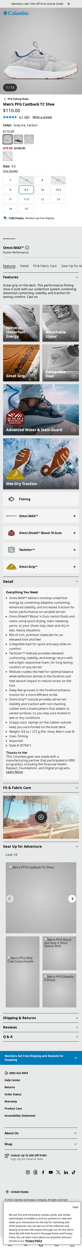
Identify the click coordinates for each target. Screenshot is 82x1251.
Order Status (13, 1094)
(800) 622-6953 (18, 1073)
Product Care (13, 1108)
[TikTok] (73, 1172)
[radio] (7, 139)
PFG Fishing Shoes (18, 99)
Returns (10, 1087)
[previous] (10, 899)
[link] (41, 897)
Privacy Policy (33, 1241)
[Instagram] (28, 1172)
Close (75, 1206)
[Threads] (35, 1172)
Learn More (14, 772)
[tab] (11, 266)
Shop (8, 1144)
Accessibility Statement (20, 1115)
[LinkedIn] (66, 1172)
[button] (27, 247)
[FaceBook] (43, 1172)
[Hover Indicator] (34, 336)
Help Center (12, 1080)
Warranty (11, 1101)
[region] (41, 51)
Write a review (42, 117)
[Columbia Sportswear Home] (15, 13)
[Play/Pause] (41, 817)
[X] (58, 1172)
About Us (11, 1133)
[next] (72, 899)
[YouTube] (51, 1172)
